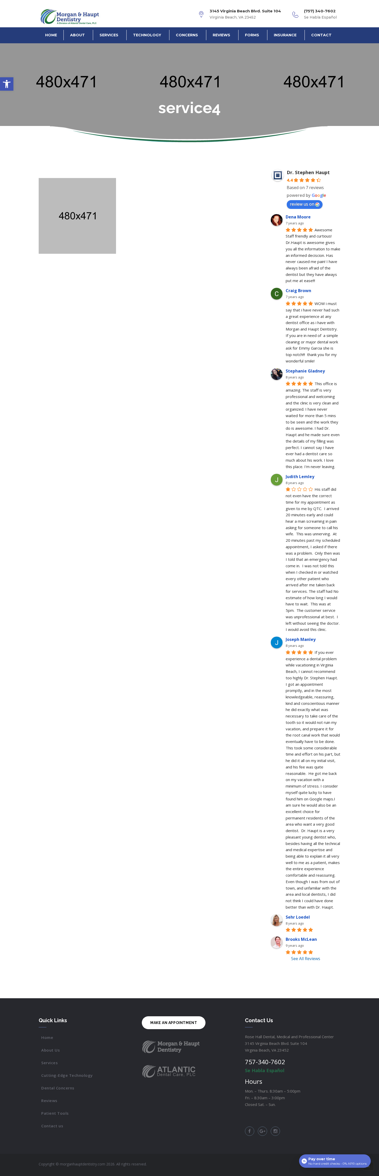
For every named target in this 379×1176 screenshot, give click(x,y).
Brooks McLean (301, 939)
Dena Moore (298, 217)
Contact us (52, 1125)
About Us (50, 1050)
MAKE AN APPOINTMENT (173, 1023)
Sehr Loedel (298, 917)
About (77, 35)
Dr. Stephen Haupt (308, 172)
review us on (302, 204)
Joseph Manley (301, 639)
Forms (252, 35)
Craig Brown (298, 290)
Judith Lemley (300, 476)
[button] (6, 84)
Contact (321, 35)
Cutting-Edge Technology (67, 1075)
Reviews (221, 35)
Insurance (285, 35)
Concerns (187, 35)
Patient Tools (55, 1113)
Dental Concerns (58, 1087)
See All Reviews (305, 958)
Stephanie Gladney (305, 371)
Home (51, 35)
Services (109, 35)
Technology (147, 35)
